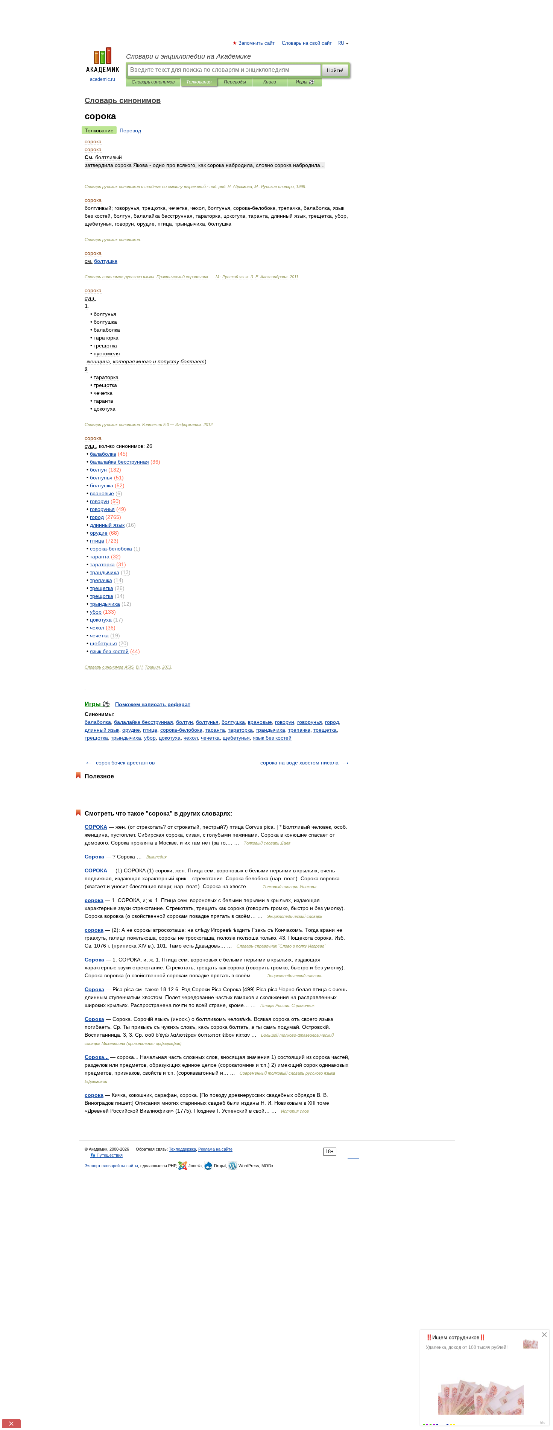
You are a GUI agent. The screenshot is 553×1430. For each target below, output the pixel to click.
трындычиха (126, 738)
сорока (94, 900)
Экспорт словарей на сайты (111, 1165)
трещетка (325, 730)
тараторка (240, 730)
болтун (184, 722)
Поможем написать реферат (152, 704)
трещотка (96, 738)
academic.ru (102, 79)
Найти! (335, 70)
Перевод (130, 130)
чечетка (210, 738)
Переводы (235, 82)
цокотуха (170, 738)
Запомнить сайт (257, 43)
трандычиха (270, 730)
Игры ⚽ (305, 82)
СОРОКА (96, 827)
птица (150, 730)
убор (150, 738)
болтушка (233, 722)
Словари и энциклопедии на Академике (188, 56)
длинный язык (102, 730)
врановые (260, 722)
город (332, 722)
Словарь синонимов (153, 82)
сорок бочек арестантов (125, 763)
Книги (269, 82)
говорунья (309, 722)
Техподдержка (182, 1149)
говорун (284, 722)
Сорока (94, 857)
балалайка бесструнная (143, 722)
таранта (215, 730)
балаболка (98, 722)
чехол (191, 738)
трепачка (299, 730)
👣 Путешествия (106, 1155)
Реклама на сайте (215, 1149)
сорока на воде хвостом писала (299, 763)
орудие (131, 730)
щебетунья (236, 738)
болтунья (207, 722)
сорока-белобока (181, 730)
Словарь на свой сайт (307, 43)
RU (340, 43)
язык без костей (272, 738)
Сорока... (97, 1057)
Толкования (198, 82)
